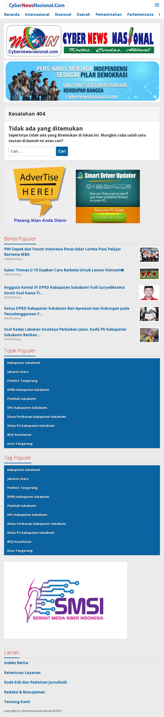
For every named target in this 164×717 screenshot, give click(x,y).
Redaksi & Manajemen (24, 692)
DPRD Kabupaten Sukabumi (28, 390)
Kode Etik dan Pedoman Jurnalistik (35, 682)
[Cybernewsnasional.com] (36, 5)
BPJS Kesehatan (19, 435)
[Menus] (157, 5)
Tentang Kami (17, 701)
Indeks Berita (16, 662)
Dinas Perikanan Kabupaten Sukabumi (36, 417)
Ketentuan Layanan (22, 672)
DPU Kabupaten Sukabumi (27, 408)
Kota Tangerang (20, 444)
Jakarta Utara (17, 372)
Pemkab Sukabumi (21, 399)
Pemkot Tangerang (22, 381)
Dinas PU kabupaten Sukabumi (30, 426)
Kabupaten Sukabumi (23, 363)
